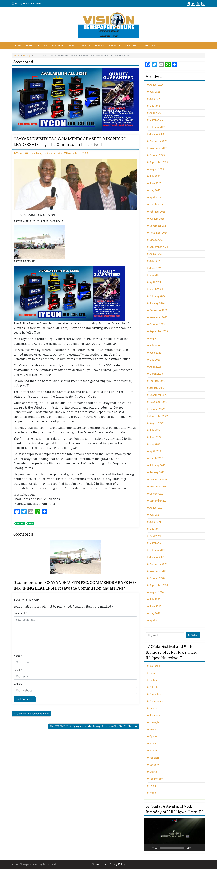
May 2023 (154, 359)
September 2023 (158, 331)
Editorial (154, 687)
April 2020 (155, 620)
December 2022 (158, 395)
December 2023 (158, 310)
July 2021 (154, 514)
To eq (152, 785)
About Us (130, 45)
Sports (86, 45)
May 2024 (154, 275)
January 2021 (156, 557)
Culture (153, 680)
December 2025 (158, 141)
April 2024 (155, 282)
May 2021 (154, 528)
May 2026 (154, 105)
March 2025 (156, 204)
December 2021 (158, 479)
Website (18, 684)
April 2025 (155, 197)
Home (17, 45)
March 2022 (156, 458)
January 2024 (156, 303)
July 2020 (154, 599)
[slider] (172, 848)
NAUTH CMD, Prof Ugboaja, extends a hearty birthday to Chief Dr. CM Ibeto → (93, 726)
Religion (154, 757)
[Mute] (195, 847)
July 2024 (154, 260)
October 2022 (157, 409)
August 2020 (156, 592)
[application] (174, 834)
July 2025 (154, 176)
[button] (174, 834)
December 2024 (158, 225)
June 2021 (155, 521)
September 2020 (158, 585)
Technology (156, 778)
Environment (156, 701)
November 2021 (158, 486)
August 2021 (156, 507)
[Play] (148, 847)
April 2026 (155, 113)
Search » (193, 634)
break (20, 523)
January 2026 (156, 134)
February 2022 (157, 465)
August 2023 (156, 338)
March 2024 (156, 289)
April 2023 (155, 366)
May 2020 (154, 613)
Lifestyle (114, 45)
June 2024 (155, 268)
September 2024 (158, 246)
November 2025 (158, 148)
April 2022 (155, 451)
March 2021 (156, 543)
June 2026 (155, 98)
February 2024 (157, 296)
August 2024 (156, 254)
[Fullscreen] (200, 847)
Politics (42, 45)
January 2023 (156, 387)
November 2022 (158, 401)
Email (18, 669)
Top (31, 523)
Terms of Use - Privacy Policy (108, 864)
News (29, 45)
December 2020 (158, 564)
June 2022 (155, 437)
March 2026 (156, 119)
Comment (20, 613)
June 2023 (155, 352)
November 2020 (158, 571)
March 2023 (156, 373)
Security (26, 55)
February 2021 (157, 550)
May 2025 (154, 190)
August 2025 (156, 169)
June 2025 (155, 183)
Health (153, 708)
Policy (39, 153)
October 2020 (157, 578)
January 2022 (156, 472)
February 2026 (157, 127)
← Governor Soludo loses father (31, 713)
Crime (152, 673)
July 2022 (154, 430)
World (72, 45)
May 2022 (154, 444)
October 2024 (157, 239)
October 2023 (157, 324)
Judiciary (154, 715)
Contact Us (148, 45)
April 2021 (155, 536)
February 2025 (157, 211)
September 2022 (158, 416)
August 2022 (156, 423)
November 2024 (158, 232)
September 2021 (158, 500)
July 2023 (154, 345)
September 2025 (158, 162)
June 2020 (155, 606)
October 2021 (157, 493)
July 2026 (154, 91)
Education (155, 694)
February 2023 (157, 380)
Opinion (99, 45)
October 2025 (157, 155)
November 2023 (158, 317)
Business (57, 45)
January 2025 (156, 218)
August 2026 (156, 84)
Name (18, 655)
